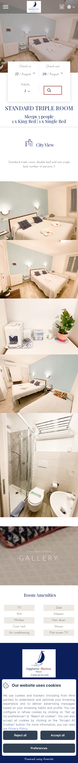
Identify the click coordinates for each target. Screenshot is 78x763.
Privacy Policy (17, 728)
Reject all (20, 735)
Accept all (58, 735)
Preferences (39, 748)
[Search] (53, 90)
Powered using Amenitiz (39, 759)
